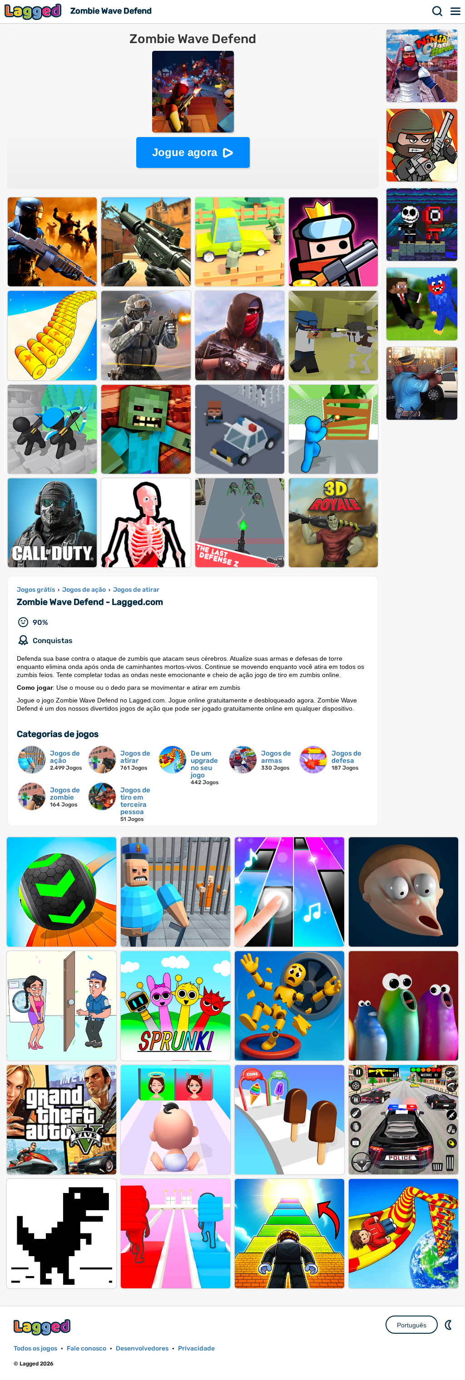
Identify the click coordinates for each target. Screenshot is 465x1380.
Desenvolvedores (142, 1348)
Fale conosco (86, 1348)
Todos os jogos (35, 1348)
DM (449, 1325)
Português (411, 1325)
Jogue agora (184, 152)
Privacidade (196, 1348)
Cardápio (456, 11)
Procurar (438, 11)
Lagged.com (43, 1327)
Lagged (34, 11)
